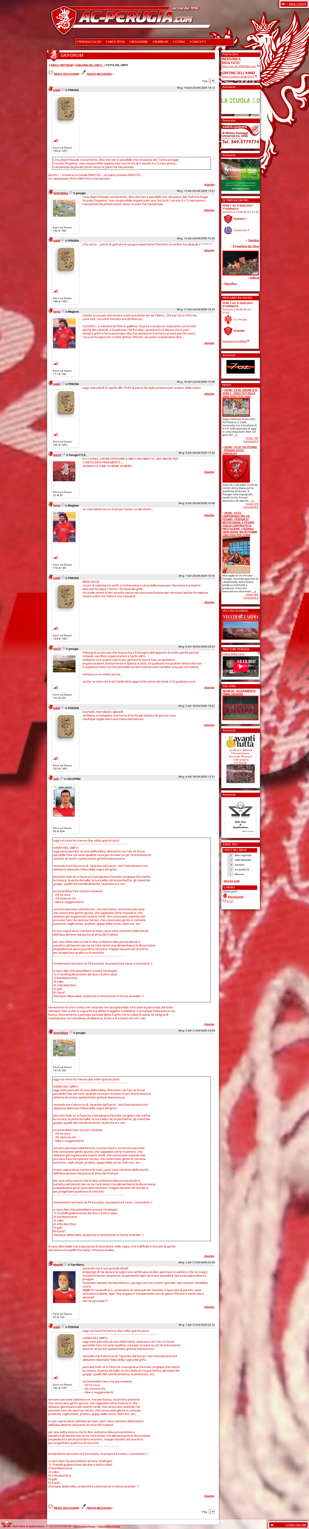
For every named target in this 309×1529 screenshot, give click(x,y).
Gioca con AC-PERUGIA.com (239, 66)
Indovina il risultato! (234, 341)
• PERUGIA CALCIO (88, 41)
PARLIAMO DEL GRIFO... (89, 65)
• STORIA (179, 41)
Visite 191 (252, 438)
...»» (235, 434)
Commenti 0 (251, 441)
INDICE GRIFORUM (62, 65)
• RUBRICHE (160, 41)
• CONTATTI (198, 41)
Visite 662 (252, 594)
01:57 (230, 901)
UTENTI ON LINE (296, 1525)
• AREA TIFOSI (115, 41)
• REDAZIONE (138, 41)
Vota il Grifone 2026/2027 (238, 76)
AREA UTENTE (298, 4)
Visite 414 (252, 503)
